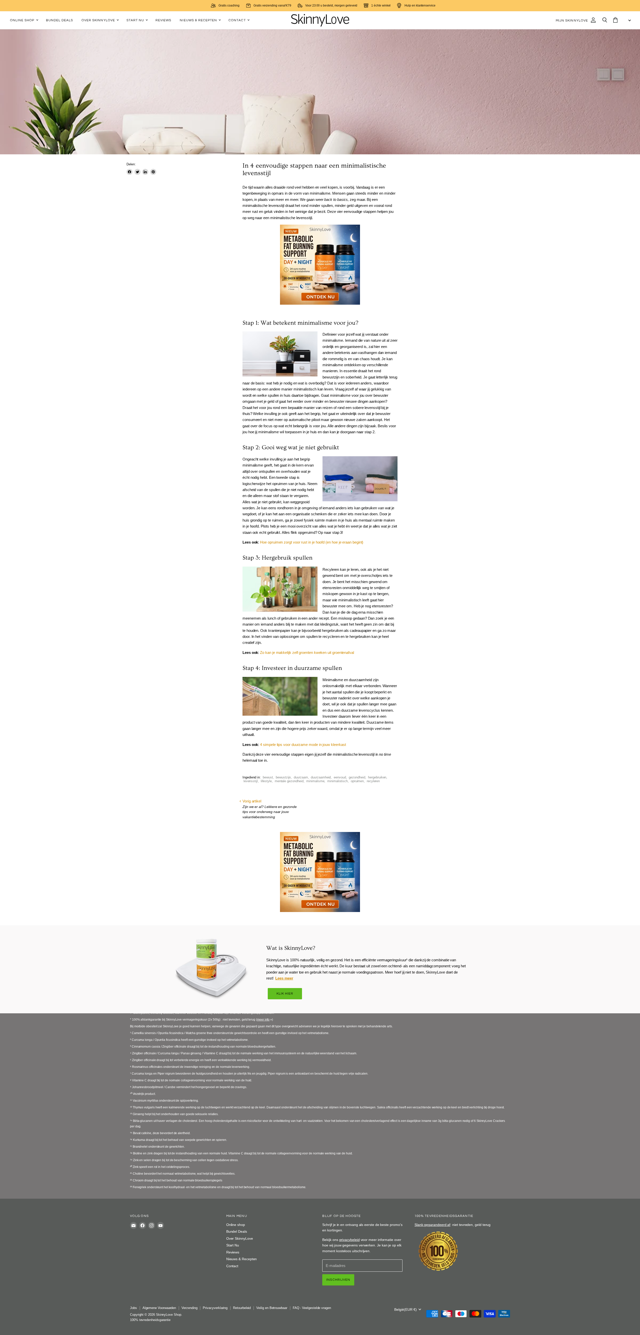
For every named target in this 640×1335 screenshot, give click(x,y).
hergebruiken (377, 777)
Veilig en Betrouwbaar (271, 1308)
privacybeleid (349, 1240)
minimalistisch (337, 781)
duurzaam (301, 777)
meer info (263, 1019)
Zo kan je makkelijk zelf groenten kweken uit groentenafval (307, 652)
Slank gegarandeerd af (432, 1225)
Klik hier (285, 993)
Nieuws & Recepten (199, 20)
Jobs (133, 1308)
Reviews (163, 20)
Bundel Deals (59, 20)
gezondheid (357, 777)
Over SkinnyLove (99, 20)
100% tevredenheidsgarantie (150, 1320)
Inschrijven (338, 1279)
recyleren (373, 781)
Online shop (23, 20)
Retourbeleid (242, 1308)
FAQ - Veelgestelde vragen (312, 1308)
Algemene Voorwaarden (159, 1308)
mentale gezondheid (289, 781)
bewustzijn (283, 777)
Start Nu (135, 20)
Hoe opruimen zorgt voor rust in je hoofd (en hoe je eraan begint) (311, 542)
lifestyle (266, 781)
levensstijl (251, 781)
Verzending (189, 1308)
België (405, 1309)
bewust (268, 777)
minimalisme (315, 781)
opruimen (357, 781)
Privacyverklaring (215, 1308)
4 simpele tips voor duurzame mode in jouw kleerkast (303, 744)
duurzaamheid (321, 777)
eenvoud (340, 777)
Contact (237, 20)
